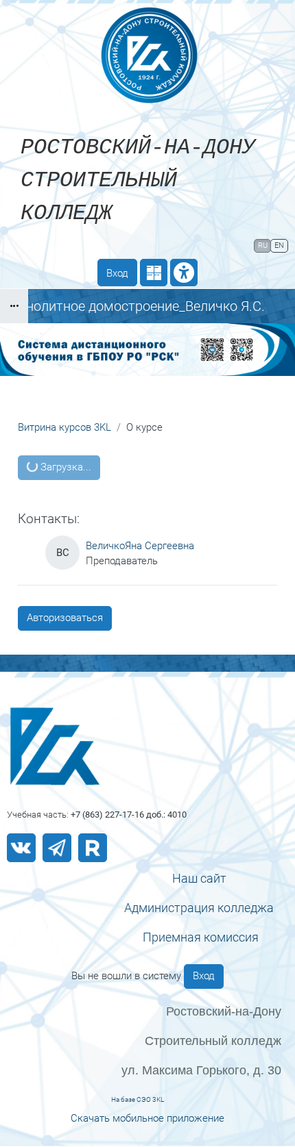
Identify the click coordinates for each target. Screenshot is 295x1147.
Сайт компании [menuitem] (112, 245)
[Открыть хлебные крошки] (14, 306)
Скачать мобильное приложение (147, 1118)
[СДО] (147, 746)
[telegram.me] (57, 847)
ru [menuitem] (263, 245)
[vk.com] (21, 847)
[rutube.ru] (92, 847)
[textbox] (199, 878)
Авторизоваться (65, 618)
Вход (117, 273)
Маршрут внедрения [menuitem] (198, 266)
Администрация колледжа (199, 907)
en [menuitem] (279, 245)
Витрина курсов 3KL (64, 427)
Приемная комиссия (201, 937)
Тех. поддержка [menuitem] (209, 245)
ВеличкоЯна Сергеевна (140, 546)
